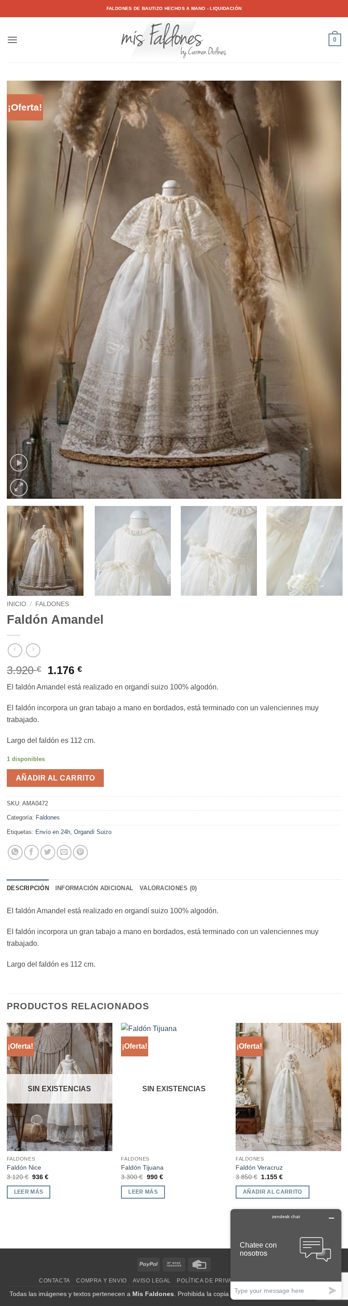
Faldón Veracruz (259, 1167)
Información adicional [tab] (94, 888)
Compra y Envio (101, 1280)
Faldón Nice (24, 1167)
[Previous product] (33, 650)
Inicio (16, 604)
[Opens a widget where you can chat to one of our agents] (286, 1254)
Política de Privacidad (213, 1280)
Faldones (52, 604)
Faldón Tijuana (142, 1167)
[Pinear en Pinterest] (80, 852)
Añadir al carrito (55, 778)
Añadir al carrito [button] (272, 1192)
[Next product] (15, 650)
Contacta (54, 1280)
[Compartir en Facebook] (31, 852)
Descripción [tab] (28, 888)
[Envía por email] (64, 852)
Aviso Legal (152, 1280)
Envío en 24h (52, 832)
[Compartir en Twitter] (47, 852)
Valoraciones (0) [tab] (168, 888)
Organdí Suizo (92, 832)
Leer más (29, 1192)
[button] (12, 40)
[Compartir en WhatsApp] (15, 852)
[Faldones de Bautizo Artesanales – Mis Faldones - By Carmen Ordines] (174, 39)
